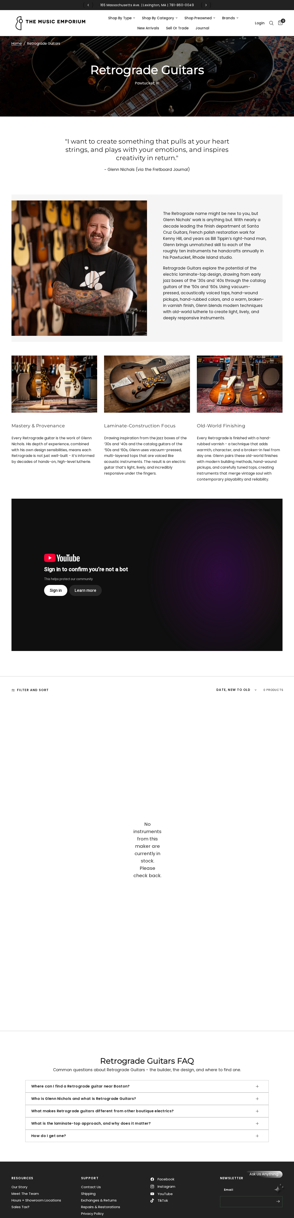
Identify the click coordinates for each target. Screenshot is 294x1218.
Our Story (19, 1187)
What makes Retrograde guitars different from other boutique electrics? (102, 1111)
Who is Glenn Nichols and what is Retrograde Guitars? (83, 1098)
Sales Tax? (20, 1206)
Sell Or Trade (177, 28)
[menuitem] (122, 18)
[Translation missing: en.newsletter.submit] (278, 1201)
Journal (202, 28)
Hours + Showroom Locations (36, 1200)
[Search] (271, 23)
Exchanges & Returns (99, 1200)
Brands (228, 18)
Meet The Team (25, 1193)
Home (16, 43)
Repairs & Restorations (100, 1206)
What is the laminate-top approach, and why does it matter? (91, 1123)
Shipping (88, 1193)
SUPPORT (90, 1178)
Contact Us (91, 1187)
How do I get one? (48, 1135)
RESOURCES (22, 1178)
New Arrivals (148, 28)
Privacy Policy (92, 1213)
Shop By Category (158, 18)
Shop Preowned (198, 18)
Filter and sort (33, 690)
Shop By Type (120, 18)
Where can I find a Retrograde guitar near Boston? (80, 1086)
